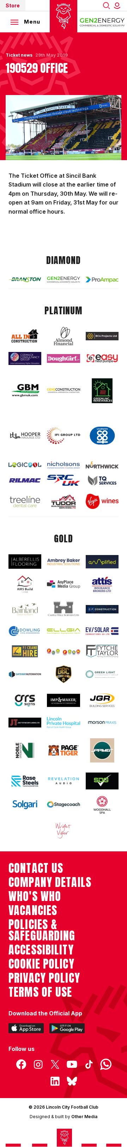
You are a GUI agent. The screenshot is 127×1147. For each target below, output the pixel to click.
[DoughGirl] (63, 358)
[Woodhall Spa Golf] (102, 805)
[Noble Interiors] (24, 750)
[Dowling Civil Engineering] (24, 631)
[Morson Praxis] (102, 722)
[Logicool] (24, 464)
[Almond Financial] (63, 336)
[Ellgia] (63, 631)
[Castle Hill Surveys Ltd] (63, 609)
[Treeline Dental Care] (24, 501)
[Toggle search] (106, 5)
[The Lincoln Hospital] (63, 723)
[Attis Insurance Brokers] (102, 584)
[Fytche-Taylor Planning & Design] (102, 651)
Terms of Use (40, 992)
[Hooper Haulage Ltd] (24, 435)
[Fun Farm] (63, 651)
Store (13, 5)
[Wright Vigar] (63, 830)
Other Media (84, 1116)
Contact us (35, 868)
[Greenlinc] (102, 390)
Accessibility (41, 950)
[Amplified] (102, 561)
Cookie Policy (41, 964)
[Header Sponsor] (102, 22)
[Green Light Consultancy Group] (102, 674)
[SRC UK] (63, 480)
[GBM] (24, 390)
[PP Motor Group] (102, 750)
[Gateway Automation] (24, 674)
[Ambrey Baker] (63, 562)
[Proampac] (102, 279)
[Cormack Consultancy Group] (24, 358)
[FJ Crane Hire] (24, 651)
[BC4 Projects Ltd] (102, 336)
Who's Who (34, 896)
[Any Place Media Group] (63, 584)
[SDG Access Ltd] (102, 781)
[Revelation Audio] (63, 781)
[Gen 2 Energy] (63, 280)
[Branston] (24, 279)
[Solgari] (24, 805)
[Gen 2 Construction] (63, 390)
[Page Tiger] (63, 750)
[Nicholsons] (63, 465)
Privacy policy (44, 978)
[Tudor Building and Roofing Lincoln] (63, 501)
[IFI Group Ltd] (63, 435)
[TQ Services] (102, 480)
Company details (49, 882)
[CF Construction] (102, 609)
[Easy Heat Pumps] (102, 358)
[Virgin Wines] (102, 501)
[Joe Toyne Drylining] (24, 722)
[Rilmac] (24, 480)
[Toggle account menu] (118, 5)
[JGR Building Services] (102, 700)
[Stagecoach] (63, 804)
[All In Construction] (24, 336)
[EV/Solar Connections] (102, 631)
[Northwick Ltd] (102, 464)
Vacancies (32, 910)
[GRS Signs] (24, 700)
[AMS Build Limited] (24, 584)
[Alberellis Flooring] (24, 561)
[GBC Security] (63, 674)
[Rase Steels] (24, 781)
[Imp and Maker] (63, 700)
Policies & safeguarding (41, 930)
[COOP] (102, 435)
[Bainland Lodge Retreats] (24, 609)
